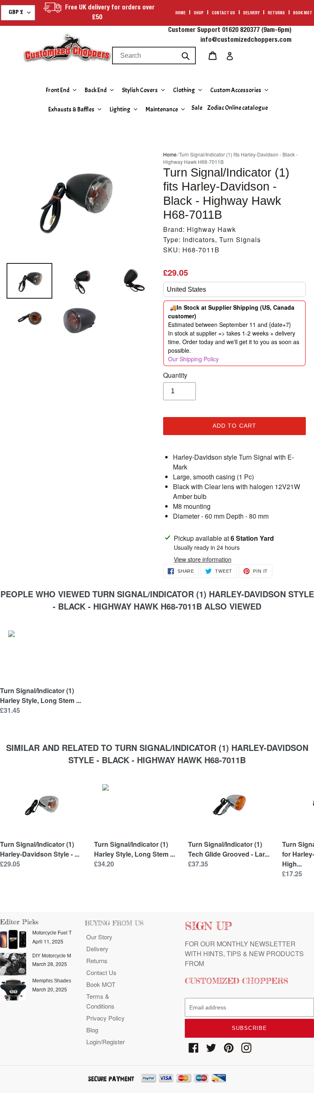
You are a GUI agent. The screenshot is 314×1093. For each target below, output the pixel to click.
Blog (92, 1029)
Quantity (175, 375)
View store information (202, 559)
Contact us (223, 13)
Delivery (251, 13)
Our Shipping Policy (193, 359)
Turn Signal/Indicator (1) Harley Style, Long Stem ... (40, 695)
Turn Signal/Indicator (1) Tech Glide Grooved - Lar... (228, 849)
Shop (199, 13)
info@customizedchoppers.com (246, 40)
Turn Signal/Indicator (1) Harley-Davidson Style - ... (39, 849)
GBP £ (16, 13)
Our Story (99, 936)
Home (180, 13)
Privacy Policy (105, 1018)
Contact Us (101, 972)
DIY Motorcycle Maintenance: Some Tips (77, 956)
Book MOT (302, 13)
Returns (276, 13)
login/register (105, 1041)
